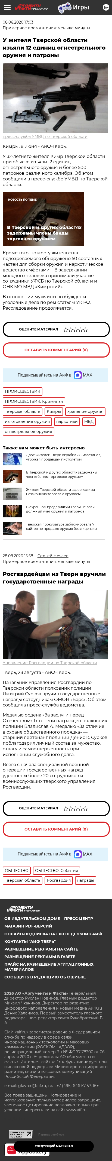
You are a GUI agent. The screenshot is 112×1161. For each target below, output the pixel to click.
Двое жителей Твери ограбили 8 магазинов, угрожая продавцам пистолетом (63, 457)
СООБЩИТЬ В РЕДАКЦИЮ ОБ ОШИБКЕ (45, 977)
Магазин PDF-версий (28, 926)
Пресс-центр (78, 918)
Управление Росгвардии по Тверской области (50, 662)
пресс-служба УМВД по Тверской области (45, 136)
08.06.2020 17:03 (18, 22)
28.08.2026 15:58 (18, 555)
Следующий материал (54, 1146)
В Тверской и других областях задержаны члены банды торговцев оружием (61, 474)
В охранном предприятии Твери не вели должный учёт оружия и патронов (60, 509)
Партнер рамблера (51, 1134)
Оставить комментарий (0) (56, 350)
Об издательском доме (32, 918)
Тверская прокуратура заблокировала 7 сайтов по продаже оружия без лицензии (61, 526)
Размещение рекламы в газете (39, 956)
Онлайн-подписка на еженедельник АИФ (53, 934)
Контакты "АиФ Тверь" (30, 941)
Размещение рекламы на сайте (41, 949)
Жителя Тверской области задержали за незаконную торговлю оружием (60, 492)
